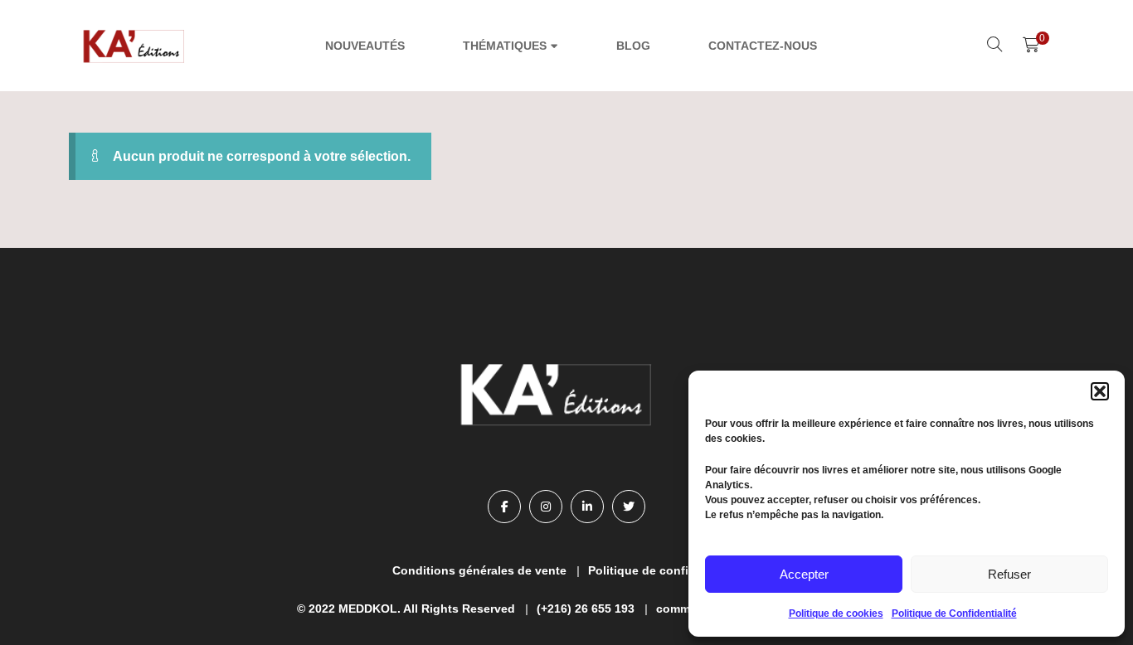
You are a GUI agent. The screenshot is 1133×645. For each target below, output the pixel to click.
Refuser (1009, 574)
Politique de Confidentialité (954, 613)
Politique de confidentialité (665, 570)
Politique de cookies (836, 613)
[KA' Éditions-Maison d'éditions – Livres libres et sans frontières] (135, 45)
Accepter (804, 574)
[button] (1100, 391)
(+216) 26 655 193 (586, 608)
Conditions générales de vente (479, 570)
